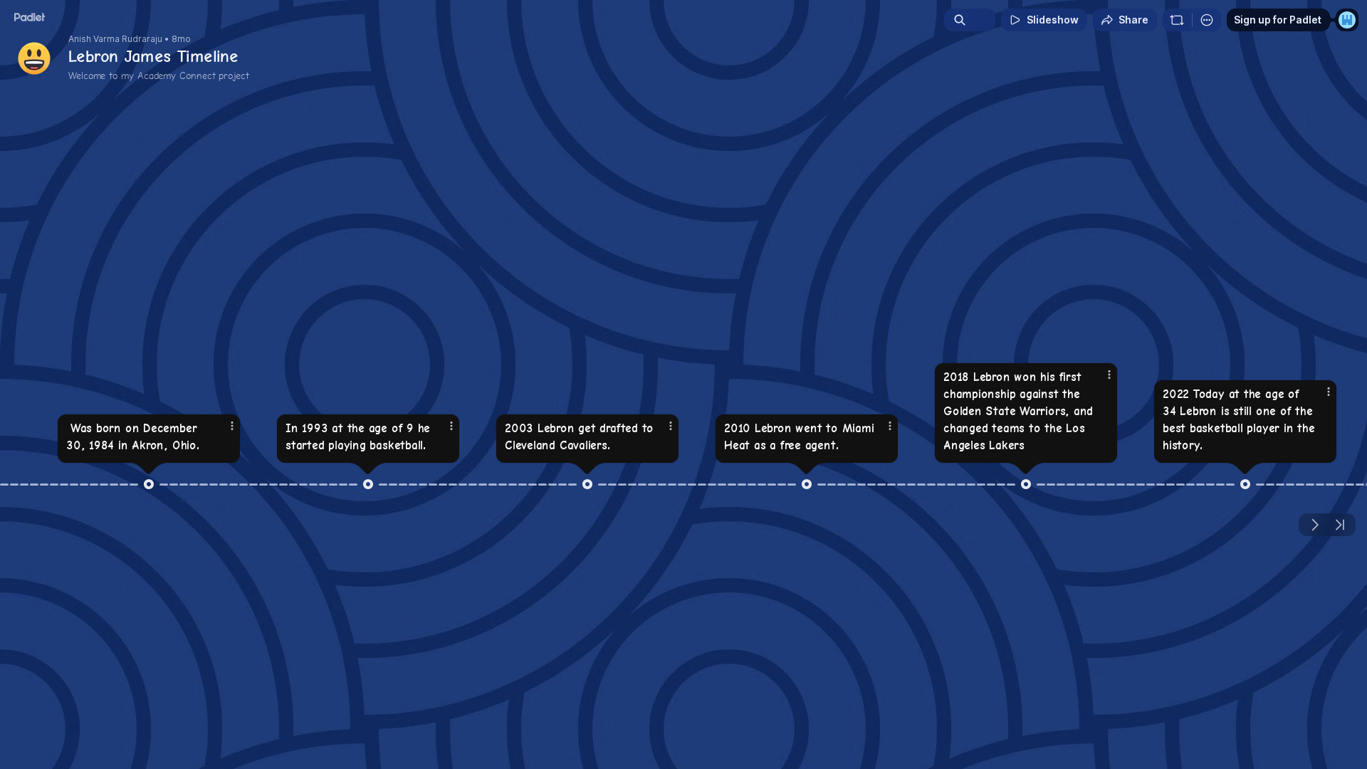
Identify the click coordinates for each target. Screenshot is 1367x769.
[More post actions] (232, 426)
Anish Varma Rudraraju (115, 39)
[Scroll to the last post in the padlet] (1340, 524)
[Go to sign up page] (1347, 20)
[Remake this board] (1177, 20)
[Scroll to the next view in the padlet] (1314, 524)
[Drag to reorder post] (149, 484)
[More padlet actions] (1207, 20)
